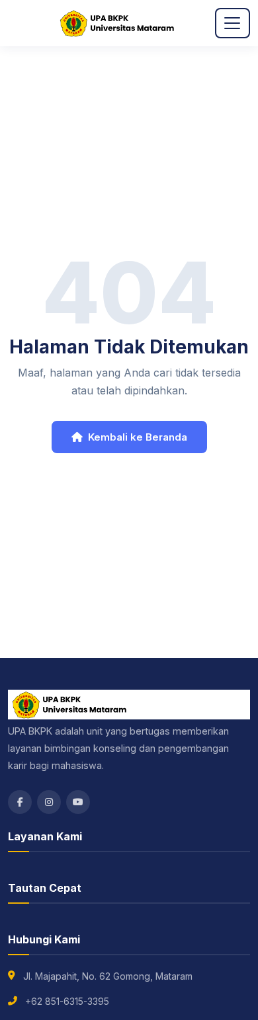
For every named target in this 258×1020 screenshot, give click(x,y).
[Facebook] (20, 802)
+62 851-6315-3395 (67, 1001)
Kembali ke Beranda (137, 437)
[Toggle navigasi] (232, 23)
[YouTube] (78, 802)
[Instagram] (49, 802)
